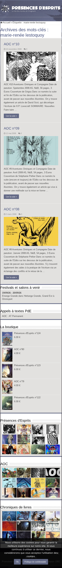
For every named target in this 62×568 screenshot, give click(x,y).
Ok (17, 562)
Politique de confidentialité (35, 562)
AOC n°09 (11, 128)
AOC (5, 316)
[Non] (57, 553)
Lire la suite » (11, 116)
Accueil (6, 22)
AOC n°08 (11, 209)
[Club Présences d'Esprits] (31, 8)
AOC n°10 (11, 44)
